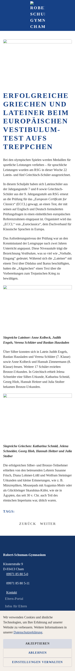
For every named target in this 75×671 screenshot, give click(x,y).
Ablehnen (37, 652)
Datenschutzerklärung (28, 632)
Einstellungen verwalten (37, 662)
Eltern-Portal (14, 598)
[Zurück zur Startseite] (37, 15)
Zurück (27, 523)
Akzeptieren (37, 643)
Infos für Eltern (16, 606)
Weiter (48, 523)
